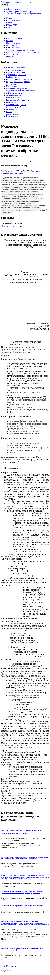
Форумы (10, 57)
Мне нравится (12, 966)
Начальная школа (13, 20)
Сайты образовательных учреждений (22, 52)
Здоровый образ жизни (16, 75)
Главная (9, 41)
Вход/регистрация (14, 38)
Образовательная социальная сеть (20, 2)
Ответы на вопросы (14, 45)
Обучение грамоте (14, 93)
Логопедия (11, 84)
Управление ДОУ (13, 107)
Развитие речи (12, 98)
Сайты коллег (12, 54)
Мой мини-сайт (13, 43)
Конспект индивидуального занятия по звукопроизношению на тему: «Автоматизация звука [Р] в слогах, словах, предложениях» (23, 949)
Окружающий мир (14, 95)
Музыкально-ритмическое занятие (21, 91)
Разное (9, 111)
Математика (11, 86)
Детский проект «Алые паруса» (20, 11)
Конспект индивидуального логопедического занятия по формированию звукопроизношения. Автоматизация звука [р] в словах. (24, 857)
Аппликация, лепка (14, 70)
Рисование (11, 102)
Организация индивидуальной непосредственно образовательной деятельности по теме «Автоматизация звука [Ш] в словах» (22, 892)
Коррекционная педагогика (18, 81)
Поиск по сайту (13, 47)
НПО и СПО (11, 25)
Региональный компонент (17, 100)
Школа (9, 23)
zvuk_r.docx (9, 226)
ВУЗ (8, 27)
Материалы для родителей (17, 88)
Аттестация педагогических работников (23, 14)
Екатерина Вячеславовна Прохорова (20, 172)
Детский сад (11, 18)
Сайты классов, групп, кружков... (21, 50)
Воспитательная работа (16, 72)
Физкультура (11, 109)
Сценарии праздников (16, 105)
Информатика (12, 77)
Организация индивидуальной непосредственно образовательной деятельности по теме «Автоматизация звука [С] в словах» (22, 906)
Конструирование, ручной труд (20, 79)
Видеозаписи (12, 116)
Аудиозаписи (12, 114)
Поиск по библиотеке (15, 68)
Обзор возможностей (15, 9)
